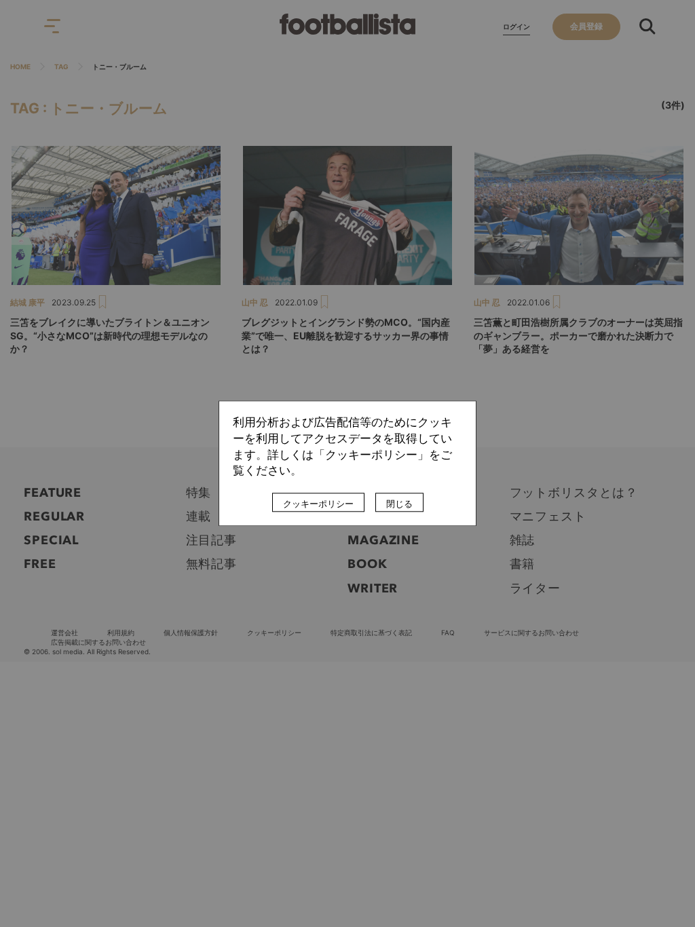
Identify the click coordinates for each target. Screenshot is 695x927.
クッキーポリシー (318, 504)
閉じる (399, 504)
